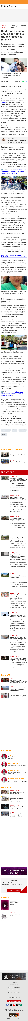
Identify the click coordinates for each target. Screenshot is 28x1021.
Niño (15, 93)
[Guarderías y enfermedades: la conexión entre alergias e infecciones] (5, 455)
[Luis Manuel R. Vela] (4, 772)
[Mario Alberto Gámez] (4, 764)
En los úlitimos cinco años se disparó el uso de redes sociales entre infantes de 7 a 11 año (13, 171)
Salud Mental (5, 430)
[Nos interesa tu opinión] (14, 976)
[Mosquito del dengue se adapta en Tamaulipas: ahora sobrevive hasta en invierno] (5, 582)
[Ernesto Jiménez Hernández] (4, 780)
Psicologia (22, 430)
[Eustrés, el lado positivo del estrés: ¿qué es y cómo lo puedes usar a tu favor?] (5, 814)
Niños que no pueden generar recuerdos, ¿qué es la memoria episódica (12, 393)
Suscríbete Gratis (14, 890)
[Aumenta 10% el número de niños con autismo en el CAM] (5, 461)
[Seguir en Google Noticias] (25, 81)
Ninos (4, 434)
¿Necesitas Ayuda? (14, 1001)
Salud (14, 430)
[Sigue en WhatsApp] (23, 81)
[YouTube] (14, 1005)
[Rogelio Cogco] (4, 757)
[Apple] (17, 1005)
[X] (11, 1005)
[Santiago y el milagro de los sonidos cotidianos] (5, 792)
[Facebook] (7, 1005)
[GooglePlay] (20, 1005)
